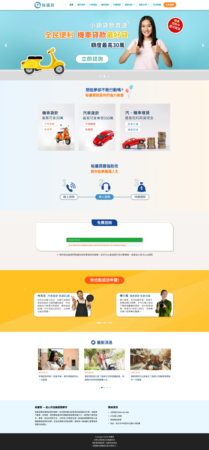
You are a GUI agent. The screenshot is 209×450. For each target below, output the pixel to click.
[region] (104, 304)
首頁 (71, 5)
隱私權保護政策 (98, 443)
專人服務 (104, 197)
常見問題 (157, 5)
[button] (104, 45)
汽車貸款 (93, 5)
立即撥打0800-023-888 (119, 412)
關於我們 (81, 5)
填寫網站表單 (115, 420)
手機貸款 (117, 5)
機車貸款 (105, 5)
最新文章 (143, 5)
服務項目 (129, 5)
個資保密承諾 (111, 443)
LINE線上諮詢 (116, 416)
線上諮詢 (69, 197)
